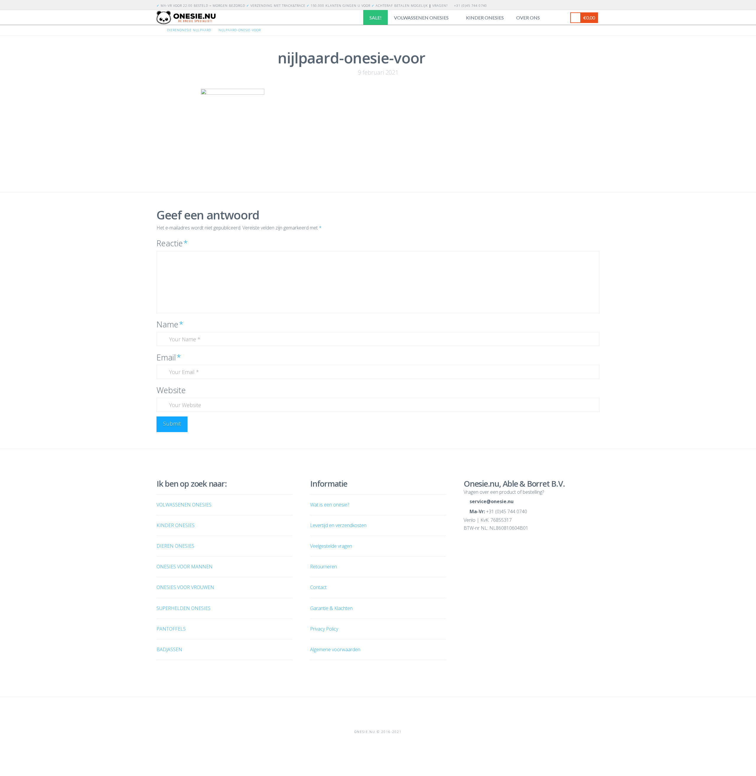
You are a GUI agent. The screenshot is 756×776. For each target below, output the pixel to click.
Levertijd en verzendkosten (338, 525)
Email (169, 357)
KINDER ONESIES (176, 525)
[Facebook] (588, 4)
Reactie (172, 243)
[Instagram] (595, 4)
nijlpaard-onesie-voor (240, 30)
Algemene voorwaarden (335, 649)
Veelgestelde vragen (331, 546)
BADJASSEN (169, 649)
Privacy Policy (324, 629)
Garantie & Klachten (331, 608)
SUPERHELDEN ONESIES (184, 608)
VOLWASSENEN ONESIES (184, 504)
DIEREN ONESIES (175, 546)
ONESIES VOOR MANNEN (185, 566)
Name (170, 324)
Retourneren (323, 566)
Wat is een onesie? (329, 504)
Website (171, 390)
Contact (318, 587)
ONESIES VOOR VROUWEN (185, 587)
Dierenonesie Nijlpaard (189, 30)
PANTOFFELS (171, 629)
